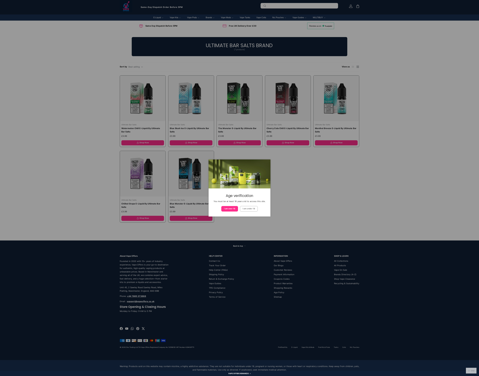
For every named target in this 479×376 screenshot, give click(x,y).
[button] (239, 373)
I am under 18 (249, 209)
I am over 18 (229, 209)
